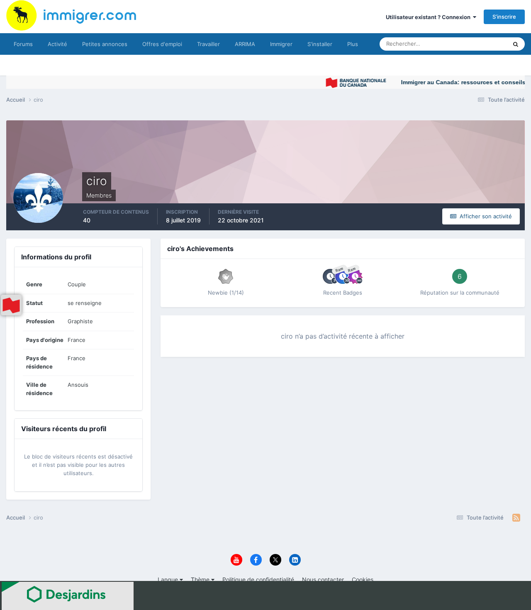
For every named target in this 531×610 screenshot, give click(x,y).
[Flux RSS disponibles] (516, 518)
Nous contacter (323, 579)
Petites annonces (104, 44)
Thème (201, 579)
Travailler (208, 44)
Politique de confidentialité (258, 579)
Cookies (362, 579)
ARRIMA (245, 44)
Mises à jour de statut (470, 44)
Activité (57, 44)
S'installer (319, 44)
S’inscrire (504, 16)
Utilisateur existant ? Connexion (429, 17)
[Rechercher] (516, 44)
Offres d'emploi (162, 44)
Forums (23, 44)
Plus (352, 44)
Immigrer (281, 44)
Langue (169, 579)
